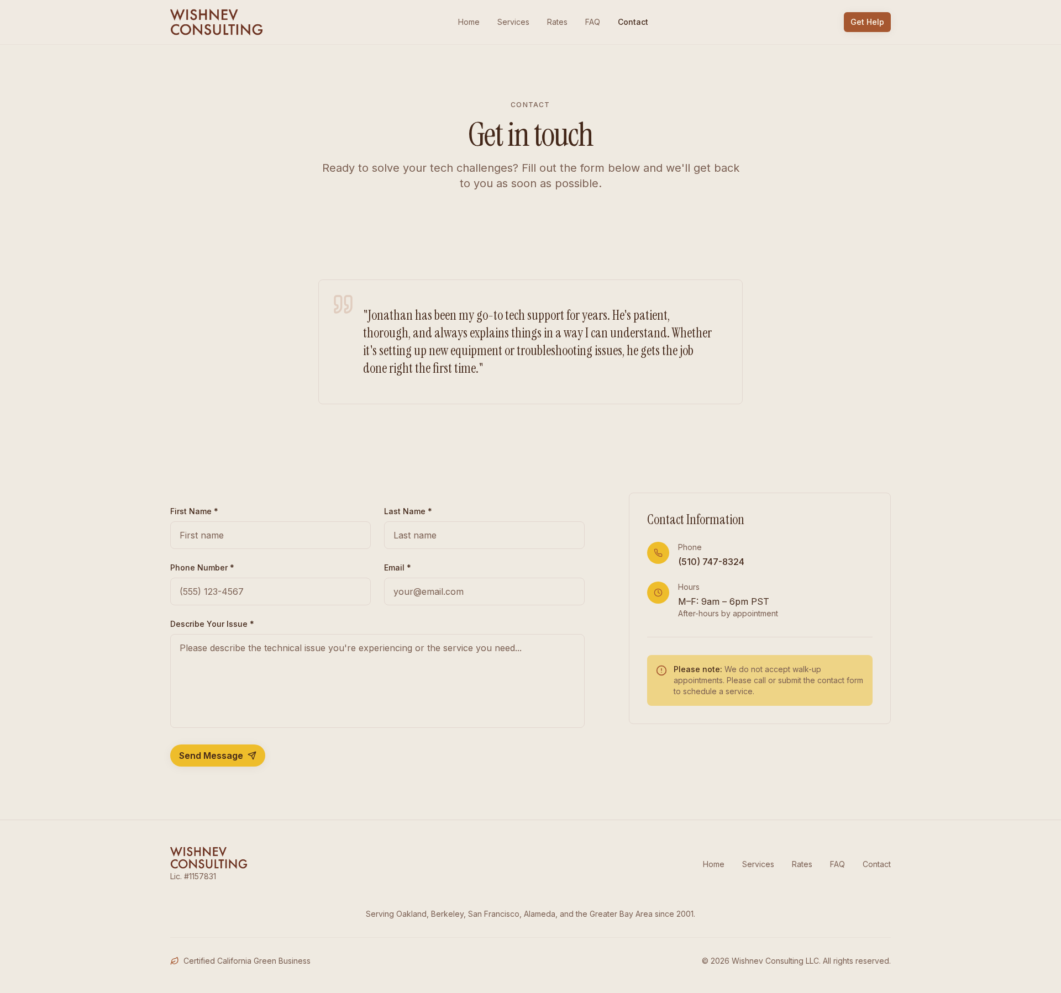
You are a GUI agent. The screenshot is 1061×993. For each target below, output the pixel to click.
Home (469, 22)
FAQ (592, 22)
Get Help (867, 22)
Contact (633, 22)
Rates (557, 22)
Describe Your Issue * (212, 623)
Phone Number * (202, 567)
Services (513, 22)
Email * (397, 567)
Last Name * (408, 511)
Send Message (211, 755)
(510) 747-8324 (711, 561)
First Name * (194, 511)
